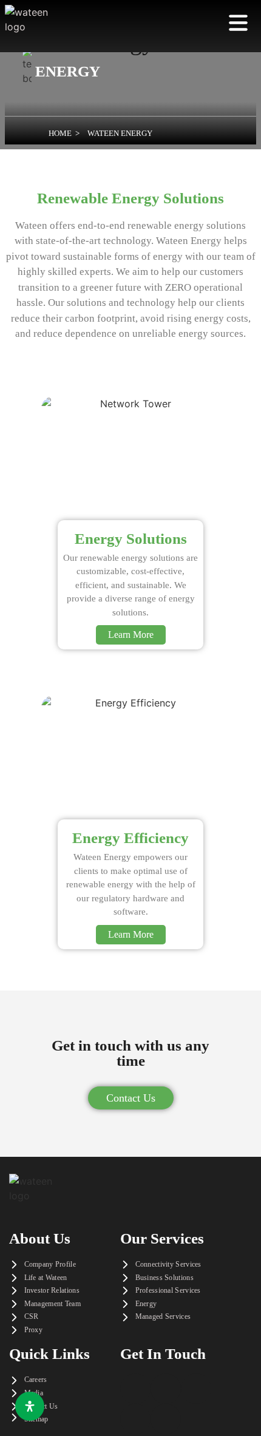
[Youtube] (166, 1419)
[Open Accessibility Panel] (29, 1406)
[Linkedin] (196, 1388)
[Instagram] (135, 1419)
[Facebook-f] (135, 1388)
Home (60, 133)
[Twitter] (166, 1388)
